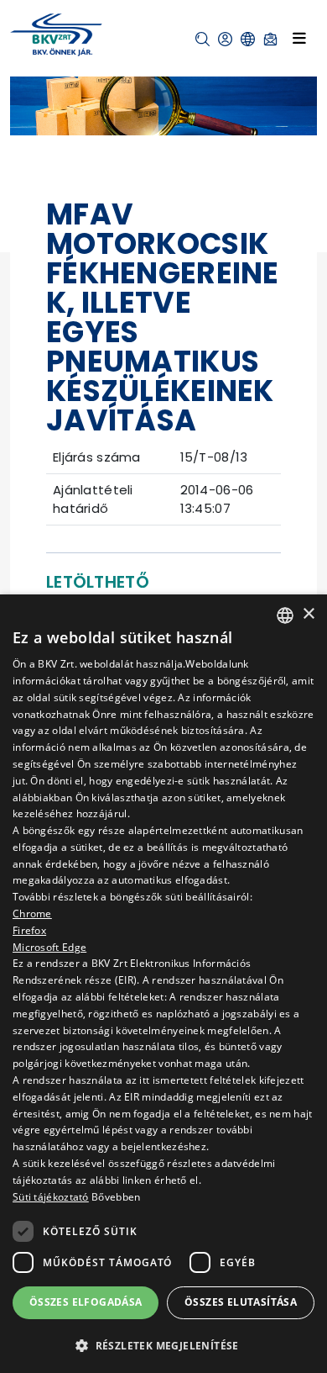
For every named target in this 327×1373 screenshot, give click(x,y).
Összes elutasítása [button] (240, 1302)
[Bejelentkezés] (225, 39)
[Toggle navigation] (299, 38)
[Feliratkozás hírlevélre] (270, 39)
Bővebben (115, 1197)
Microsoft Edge (49, 947)
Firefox (29, 930)
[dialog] (163, 983)
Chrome (32, 913)
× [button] (308, 614)
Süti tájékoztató (51, 1197)
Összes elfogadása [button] (86, 1302)
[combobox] (285, 615)
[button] (202, 39)
